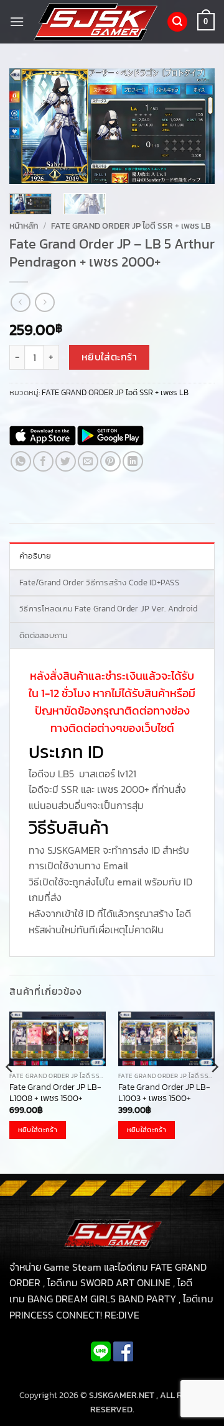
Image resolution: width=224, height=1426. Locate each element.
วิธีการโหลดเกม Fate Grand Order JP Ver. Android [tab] (108, 609)
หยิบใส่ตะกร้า (110, 357)
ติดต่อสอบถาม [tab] (43, 635)
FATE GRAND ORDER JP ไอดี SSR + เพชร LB (131, 225)
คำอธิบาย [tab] (35, 556)
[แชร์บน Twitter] (65, 461)
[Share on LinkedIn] (133, 461)
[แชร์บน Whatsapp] (21, 461)
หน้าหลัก (24, 225)
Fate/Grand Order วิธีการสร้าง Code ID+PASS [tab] (99, 582)
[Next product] (20, 302)
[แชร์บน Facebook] (43, 461)
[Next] (195, 126)
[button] (16, 21)
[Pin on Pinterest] (110, 461)
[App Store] (42, 435)
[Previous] (29, 126)
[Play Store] (110, 435)
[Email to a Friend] (88, 461)
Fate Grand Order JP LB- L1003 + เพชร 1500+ (164, 1093)
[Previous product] (44, 302)
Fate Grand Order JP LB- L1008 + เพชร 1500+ (55, 1093)
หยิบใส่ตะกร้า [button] (37, 1130)
